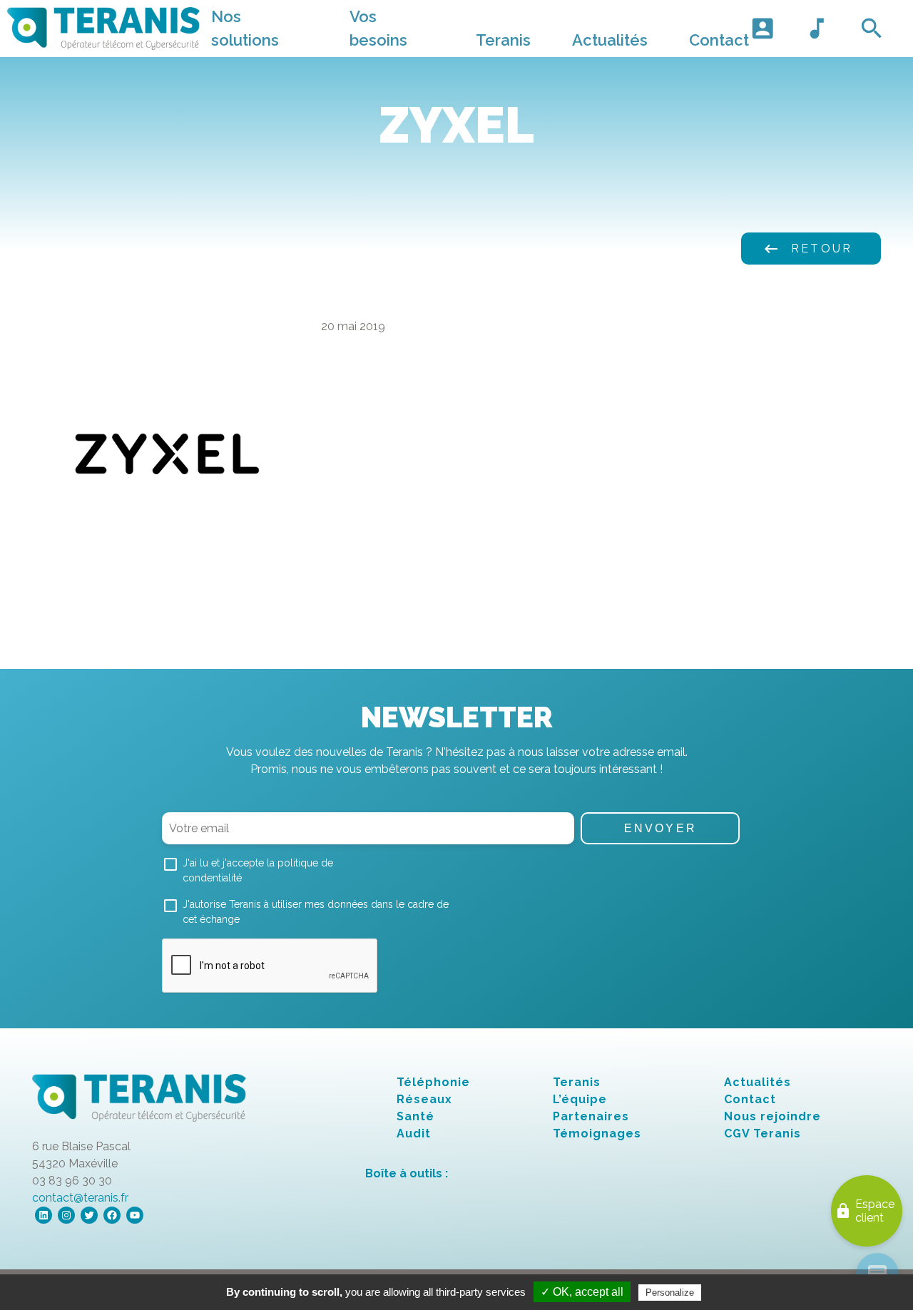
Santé (415, 1116)
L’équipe (580, 1099)
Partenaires (591, 1116)
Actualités (610, 40)
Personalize (670, 1292)
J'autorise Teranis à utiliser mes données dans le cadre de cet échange (316, 912)
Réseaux (424, 1099)
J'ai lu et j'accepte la (258, 870)
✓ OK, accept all (582, 1292)
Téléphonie (433, 1082)
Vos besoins (378, 28)
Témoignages (597, 1133)
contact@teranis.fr (80, 1197)
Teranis (503, 40)
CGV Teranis (762, 1133)
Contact (719, 40)
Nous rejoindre (772, 1116)
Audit (414, 1133)
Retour (807, 248)
